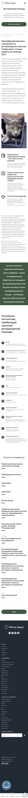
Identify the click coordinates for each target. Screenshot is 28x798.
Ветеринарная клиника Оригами (12, 34)
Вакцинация (4, 705)
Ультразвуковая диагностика (7, 662)
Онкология (3, 691)
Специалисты (4, 648)
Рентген (3, 709)
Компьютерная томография (7, 664)
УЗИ (2, 707)
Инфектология (4, 685)
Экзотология (4, 693)
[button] (14, 24)
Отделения (5, 658)
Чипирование (4, 711)
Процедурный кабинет (6, 720)
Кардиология (4, 679)
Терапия (3, 660)
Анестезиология (5, 675)
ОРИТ (2, 677)
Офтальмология (4, 689)
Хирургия (3, 668)
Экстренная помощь (5, 701)
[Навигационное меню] (25, 3)
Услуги (23, 34)
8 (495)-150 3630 (4, 763)
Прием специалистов (6, 699)
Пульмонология (4, 687)
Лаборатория (4, 722)
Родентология (4, 681)
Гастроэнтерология (5, 666)
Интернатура (4, 652)
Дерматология (4, 673)
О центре (3, 646)
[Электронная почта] (18, 633)
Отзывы (3, 650)
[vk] (12, 633)
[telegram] (10, 633)
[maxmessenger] (15, 633)
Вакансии (3, 654)
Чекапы (3, 703)
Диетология (4, 683)
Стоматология (4, 671)
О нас (3, 644)
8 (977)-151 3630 (4, 764)
